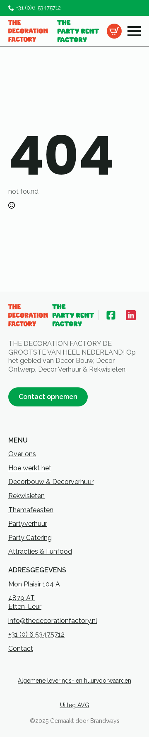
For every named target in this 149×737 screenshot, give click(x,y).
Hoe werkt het (29, 468)
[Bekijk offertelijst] (114, 31)
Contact (20, 648)
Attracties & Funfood (40, 551)
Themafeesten (30, 510)
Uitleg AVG (74, 705)
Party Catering (30, 538)
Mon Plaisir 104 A (34, 584)
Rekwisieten (26, 496)
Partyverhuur (27, 524)
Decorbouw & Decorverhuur (51, 482)
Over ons (22, 454)
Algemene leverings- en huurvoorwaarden (74, 680)
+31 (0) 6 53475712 (36, 634)
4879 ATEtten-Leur (24, 602)
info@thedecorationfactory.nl (52, 621)
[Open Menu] (134, 31)
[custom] (111, 315)
